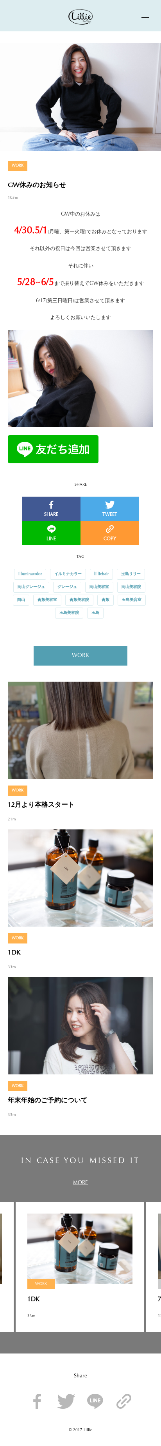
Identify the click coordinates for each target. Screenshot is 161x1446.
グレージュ (67, 587)
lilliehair (101, 574)
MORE (80, 1182)
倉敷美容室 (47, 600)
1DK (14, 952)
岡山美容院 (131, 587)
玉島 (95, 613)
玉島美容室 (131, 600)
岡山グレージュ (31, 587)
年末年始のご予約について (48, 1100)
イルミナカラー (68, 574)
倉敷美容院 (79, 600)
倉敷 (105, 600)
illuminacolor (30, 574)
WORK (17, 166)
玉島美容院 (69, 613)
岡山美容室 (99, 587)
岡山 (21, 600)
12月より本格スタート (41, 805)
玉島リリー (131, 574)
